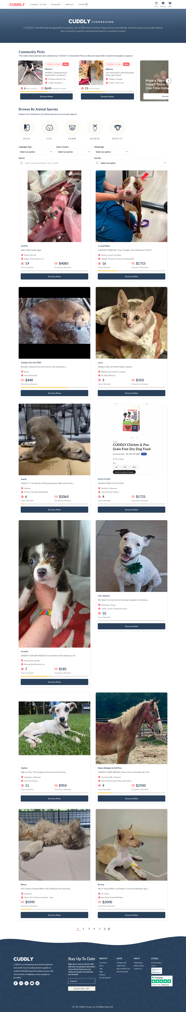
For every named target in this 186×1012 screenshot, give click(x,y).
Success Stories (105, 978)
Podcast (102, 975)
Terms (153, 966)
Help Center (138, 963)
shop (82, 4)
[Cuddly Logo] (17, 4)
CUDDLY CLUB (38, 4)
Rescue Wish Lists (123, 969)
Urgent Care (121, 966)
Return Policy (139, 966)
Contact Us (138, 969)
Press (101, 966)
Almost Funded (122, 972)
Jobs (101, 969)
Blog (101, 972)
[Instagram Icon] (21, 983)
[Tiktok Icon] (37, 983)
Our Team (103, 963)
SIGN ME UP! (82, 988)
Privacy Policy (156, 963)
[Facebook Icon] (16, 983)
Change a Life (121, 963)
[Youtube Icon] (32, 983)
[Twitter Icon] (27, 983)
